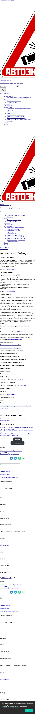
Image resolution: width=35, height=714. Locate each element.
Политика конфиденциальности (9, 454)
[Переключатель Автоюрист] (29, 223)
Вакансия (17, 439)
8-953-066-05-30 (4, 545)
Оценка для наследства (14, 101)
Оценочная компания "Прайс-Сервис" (11, 451)
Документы (10, 105)
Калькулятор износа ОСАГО (15, 116)
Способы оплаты (5, 471)
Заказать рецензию (16, 339)
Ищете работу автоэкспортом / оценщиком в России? (15, 406)
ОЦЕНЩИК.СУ (4, 452)
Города (6, 124)
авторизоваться (4, 420)
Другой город (4, 408)
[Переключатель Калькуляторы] (29, 226)
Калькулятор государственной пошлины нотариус (19, 120)
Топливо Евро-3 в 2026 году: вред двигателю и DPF (15, 434)
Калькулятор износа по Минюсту (16, 111)
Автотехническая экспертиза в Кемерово (19, 97)
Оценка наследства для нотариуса (10, 348)
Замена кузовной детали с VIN (9, 435)
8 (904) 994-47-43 (17, 332)
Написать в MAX (17, 443)
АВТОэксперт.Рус (6, 578)
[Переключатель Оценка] (29, 218)
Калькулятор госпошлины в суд (16, 118)
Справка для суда (12, 102)
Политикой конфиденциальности (10, 707)
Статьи (6, 122)
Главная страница (4, 249)
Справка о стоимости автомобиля (10, 345)
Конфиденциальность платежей (9, 477)
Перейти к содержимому (7, 0)
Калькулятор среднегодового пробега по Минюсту (19, 109)
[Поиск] (0, 84)
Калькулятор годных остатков (15, 115)
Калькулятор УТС (12, 113)
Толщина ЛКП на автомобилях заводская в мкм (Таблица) (17, 427)
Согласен (29, 710)
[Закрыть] (3, 89)
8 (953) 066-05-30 (5, 93)
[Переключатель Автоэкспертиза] (29, 214)
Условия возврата (5, 474)
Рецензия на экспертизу (7, 429)
